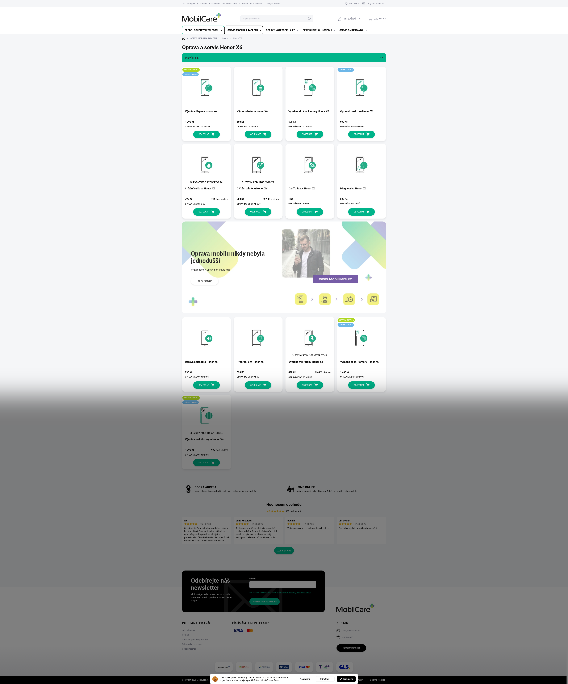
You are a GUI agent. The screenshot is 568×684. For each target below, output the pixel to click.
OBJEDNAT (204, 134)
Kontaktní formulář (351, 648)
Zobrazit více (284, 550)
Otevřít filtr (193, 57)
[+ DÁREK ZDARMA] (361, 89)
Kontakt (203, 3)
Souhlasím (348, 679)
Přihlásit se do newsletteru (264, 602)
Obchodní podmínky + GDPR (224, 3)
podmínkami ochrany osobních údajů (294, 592)
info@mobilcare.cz (351, 630)
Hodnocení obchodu (284, 504)
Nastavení (305, 679)
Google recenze (273, 3)
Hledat (309, 18)
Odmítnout (325, 679)
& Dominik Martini (377, 680)
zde (277, 680)
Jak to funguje (188, 3)
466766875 (354, 3)
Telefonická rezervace (252, 3)
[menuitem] (203, 30)
